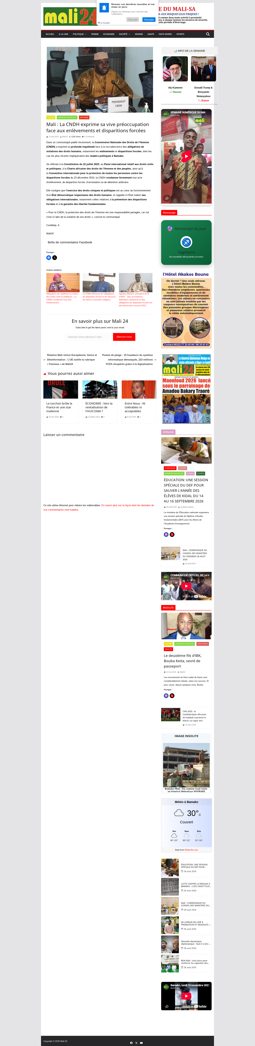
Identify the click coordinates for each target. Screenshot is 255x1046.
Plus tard (132, 19)
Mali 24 (63, 1041)
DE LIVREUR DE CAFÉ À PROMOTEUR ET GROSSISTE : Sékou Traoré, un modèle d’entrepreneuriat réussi (195, 923)
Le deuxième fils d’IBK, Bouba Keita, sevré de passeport (182, 661)
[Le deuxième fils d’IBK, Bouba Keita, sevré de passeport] (186, 626)
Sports (180, 34)
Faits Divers (165, 34)
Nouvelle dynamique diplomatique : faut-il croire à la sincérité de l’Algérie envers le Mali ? (196, 942)
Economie (108, 34)
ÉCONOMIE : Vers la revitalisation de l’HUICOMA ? (98, 407)
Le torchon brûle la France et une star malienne (59, 407)
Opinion (190, 473)
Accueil (50, 34)
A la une (63, 34)
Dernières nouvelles (67, 117)
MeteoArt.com (191, 850)
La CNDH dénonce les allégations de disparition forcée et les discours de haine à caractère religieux (99, 297)
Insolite (168, 649)
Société (123, 34)
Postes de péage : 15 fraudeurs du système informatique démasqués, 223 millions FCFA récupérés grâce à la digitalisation (127, 360)
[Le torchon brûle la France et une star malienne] (60, 382)
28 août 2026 (190, 871)
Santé (151, 34)
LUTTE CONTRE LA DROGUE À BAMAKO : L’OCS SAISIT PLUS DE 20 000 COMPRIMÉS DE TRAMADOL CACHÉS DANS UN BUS (196, 885)
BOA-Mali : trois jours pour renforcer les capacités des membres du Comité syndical (195, 961)
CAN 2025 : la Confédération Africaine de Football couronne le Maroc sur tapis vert (194, 716)
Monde (139, 34)
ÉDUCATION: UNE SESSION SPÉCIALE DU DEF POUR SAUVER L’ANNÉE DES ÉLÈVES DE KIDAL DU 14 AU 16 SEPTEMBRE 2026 (186, 490)
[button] (85, 34)
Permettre (149, 19)
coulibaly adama (187, 507)
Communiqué (170, 468)
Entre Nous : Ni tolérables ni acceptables (135, 407)
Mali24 (65, 137)
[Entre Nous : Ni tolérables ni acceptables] (139, 382)
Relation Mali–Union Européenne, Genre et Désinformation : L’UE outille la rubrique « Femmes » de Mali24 (72, 360)
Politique (78, 34)
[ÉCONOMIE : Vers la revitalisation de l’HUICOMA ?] (99, 382)
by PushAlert (105, 23)
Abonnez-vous (124, 337)
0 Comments (89, 137)
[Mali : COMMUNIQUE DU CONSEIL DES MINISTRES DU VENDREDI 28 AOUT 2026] (170, 557)
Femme (95, 34)
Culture (182, 468)
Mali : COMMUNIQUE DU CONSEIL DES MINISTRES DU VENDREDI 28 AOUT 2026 (195, 555)
